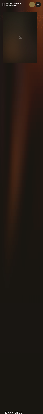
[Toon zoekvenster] (32, 4)
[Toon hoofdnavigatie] (38, 4)
